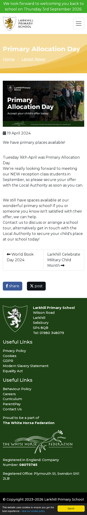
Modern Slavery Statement (25, 366)
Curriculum (12, 399)
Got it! (71, 508)
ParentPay (12, 404)
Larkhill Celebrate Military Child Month (63, 260)
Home (9, 59)
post (38, 286)
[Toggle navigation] (78, 23)
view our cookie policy (33, 511)
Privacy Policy (14, 351)
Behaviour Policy (17, 389)
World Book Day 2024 (20, 257)
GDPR (8, 361)
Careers (9, 394)
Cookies (9, 356)
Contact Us (12, 409)
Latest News (33, 59)
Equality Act (13, 371)
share (13, 286)
